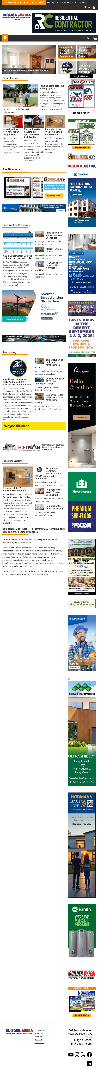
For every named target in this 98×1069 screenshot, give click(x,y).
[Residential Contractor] (5, 37)
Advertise (38, 1033)
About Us (38, 1039)
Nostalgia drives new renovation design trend (67, 2)
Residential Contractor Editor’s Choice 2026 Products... (66, 65)
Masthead (39, 1036)
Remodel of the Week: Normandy (85, 68)
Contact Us (39, 1042)
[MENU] (95, 38)
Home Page (40, 1030)
